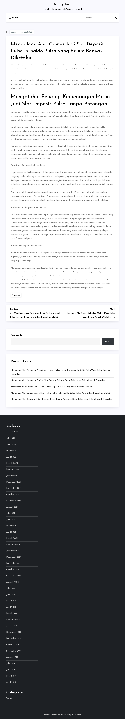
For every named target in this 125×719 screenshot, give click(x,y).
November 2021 (13, 488)
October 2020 (13, 569)
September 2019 (14, 651)
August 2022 (12, 432)
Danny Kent (62, 4)
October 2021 (13, 494)
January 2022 (12, 476)
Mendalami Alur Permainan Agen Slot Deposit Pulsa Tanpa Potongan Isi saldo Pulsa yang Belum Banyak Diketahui (60, 372)
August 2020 (12, 582)
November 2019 (13, 638)
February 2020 (13, 620)
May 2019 (11, 676)
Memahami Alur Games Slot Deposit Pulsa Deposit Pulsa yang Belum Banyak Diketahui (52, 387)
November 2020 (14, 563)
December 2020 (14, 557)
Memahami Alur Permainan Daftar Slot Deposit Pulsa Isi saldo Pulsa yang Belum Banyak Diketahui (58, 380)
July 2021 (10, 513)
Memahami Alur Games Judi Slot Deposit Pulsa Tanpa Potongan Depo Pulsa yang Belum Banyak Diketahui (61, 399)
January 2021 (12, 551)
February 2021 (13, 544)
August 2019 (12, 657)
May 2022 (11, 451)
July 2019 (10, 663)
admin (13, 32)
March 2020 (12, 613)
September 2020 (14, 576)
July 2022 (10, 438)
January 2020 (12, 626)
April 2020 (11, 607)
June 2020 (11, 595)
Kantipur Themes (73, 715)
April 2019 (11, 682)
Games (17, 295)
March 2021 (12, 538)
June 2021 (11, 519)
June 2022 (11, 444)
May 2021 (11, 526)
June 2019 (11, 670)
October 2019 (13, 645)
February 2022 (13, 469)
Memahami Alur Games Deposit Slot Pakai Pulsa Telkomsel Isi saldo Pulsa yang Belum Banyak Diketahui (60, 393)
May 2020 (11, 601)
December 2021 (13, 482)
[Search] (116, 17)
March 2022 (12, 463)
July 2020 (11, 588)
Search (16, 335)
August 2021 (12, 507)
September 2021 (14, 501)
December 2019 (13, 632)
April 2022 (11, 457)
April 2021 (11, 532)
